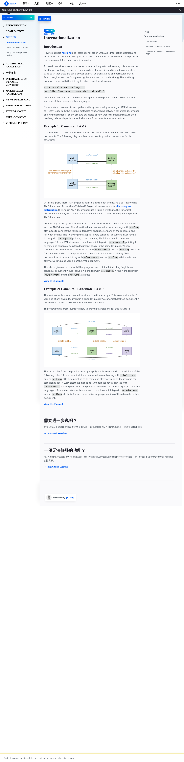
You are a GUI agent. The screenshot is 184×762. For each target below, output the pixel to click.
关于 (25, 3)
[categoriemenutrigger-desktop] (44, 18)
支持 (81, 3)
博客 (71, 3)
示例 (52, 34)
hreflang (67, 52)
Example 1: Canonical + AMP (158, 46)
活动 (60, 3)
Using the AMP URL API (17, 47)
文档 (36, 3)
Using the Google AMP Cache (16, 54)
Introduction (151, 41)
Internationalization (16, 42)
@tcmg (70, 497)
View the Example (54, 281)
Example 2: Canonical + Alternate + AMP (160, 53)
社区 (48, 3)
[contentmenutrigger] (161, 31)
